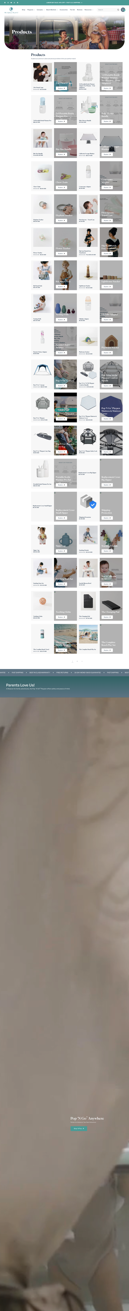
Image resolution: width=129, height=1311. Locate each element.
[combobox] (108, 10)
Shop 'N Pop (78, 1128)
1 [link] (72, 661)
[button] (31, 10)
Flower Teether (37, 253)
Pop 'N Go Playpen (38, 418)
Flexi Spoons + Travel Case (86, 220)
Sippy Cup (36, 550)
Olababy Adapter (84, 319)
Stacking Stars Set (38, 583)
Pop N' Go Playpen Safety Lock (88, 451)
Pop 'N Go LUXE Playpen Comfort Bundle (86, 384)
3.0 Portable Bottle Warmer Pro (42, 120)
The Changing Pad (84, 616)
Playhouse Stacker (84, 352)
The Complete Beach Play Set (87, 649)
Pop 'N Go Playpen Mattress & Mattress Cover (88, 417)
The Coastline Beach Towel (41, 649)
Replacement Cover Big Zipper (87, 473)
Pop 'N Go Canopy (38, 385)
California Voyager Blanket (86, 153)
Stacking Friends (84, 550)
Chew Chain (36, 186)
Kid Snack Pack (37, 286)
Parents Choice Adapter (40, 352)
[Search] (118, 10)
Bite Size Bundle (38, 153)
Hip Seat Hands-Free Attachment (85, 252)
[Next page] (82, 661)
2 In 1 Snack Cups (38, 87)
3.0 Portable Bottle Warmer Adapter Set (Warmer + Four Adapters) (87, 85)
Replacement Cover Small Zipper (42, 506)
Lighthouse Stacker (84, 286)
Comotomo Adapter (85, 186)
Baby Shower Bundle (85, 120)
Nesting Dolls (37, 319)
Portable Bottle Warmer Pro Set (42, 484)
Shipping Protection (85, 517)
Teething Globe (37, 616)
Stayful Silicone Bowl (85, 583)
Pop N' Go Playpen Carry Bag (41, 451)
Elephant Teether (38, 220)
